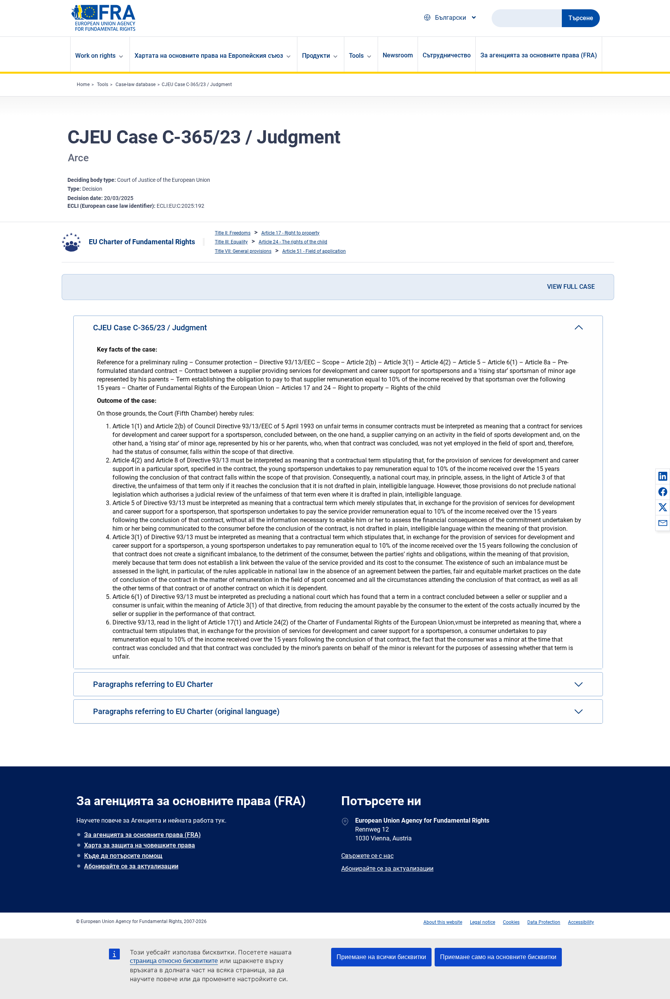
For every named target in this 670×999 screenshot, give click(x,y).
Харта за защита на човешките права (139, 845)
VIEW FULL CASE (571, 286)
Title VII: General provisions (243, 251)
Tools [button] (356, 55)
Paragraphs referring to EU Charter (153, 684)
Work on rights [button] (95, 55)
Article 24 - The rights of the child (293, 242)
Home (83, 84)
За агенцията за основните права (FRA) (538, 55)
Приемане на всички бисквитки (381, 957)
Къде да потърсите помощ (123, 855)
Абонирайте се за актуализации (131, 866)
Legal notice (482, 922)
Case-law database (135, 84)
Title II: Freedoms (232, 233)
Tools (102, 84)
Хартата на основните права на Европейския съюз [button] (209, 55)
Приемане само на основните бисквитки (498, 957)
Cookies (511, 922)
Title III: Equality (231, 242)
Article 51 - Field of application (314, 251)
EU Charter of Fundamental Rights (142, 242)
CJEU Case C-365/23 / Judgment (197, 84)
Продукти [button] (316, 55)
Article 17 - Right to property (290, 233)
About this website (442, 922)
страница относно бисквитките (174, 961)
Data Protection (543, 922)
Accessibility (581, 922)
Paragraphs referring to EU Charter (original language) (186, 711)
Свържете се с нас (367, 855)
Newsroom (398, 55)
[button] (663, 476)
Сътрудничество (447, 55)
